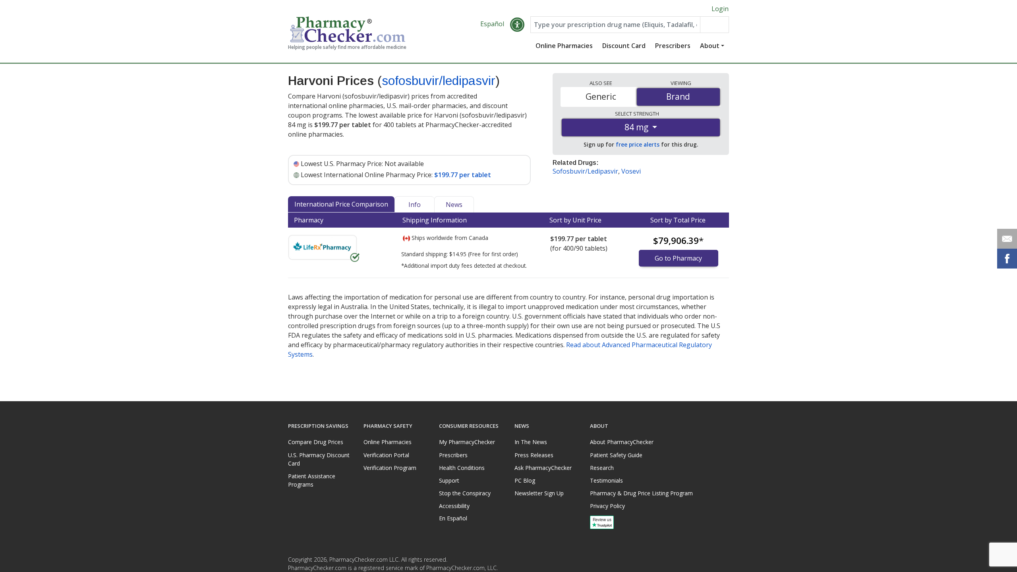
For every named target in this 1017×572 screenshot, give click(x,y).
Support (449, 480)
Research (602, 468)
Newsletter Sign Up (539, 493)
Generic (601, 96)
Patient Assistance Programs (311, 480)
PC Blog (524, 480)
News (454, 204)
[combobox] (615, 25)
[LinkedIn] (722, 562)
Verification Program (389, 468)
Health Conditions (462, 468)
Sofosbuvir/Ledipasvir (585, 171)
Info (414, 204)
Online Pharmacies (564, 45)
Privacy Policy (607, 506)
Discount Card (624, 45)
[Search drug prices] (714, 25)
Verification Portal (386, 455)
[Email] (1007, 239)
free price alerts (637, 144)
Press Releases (533, 455)
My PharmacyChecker (467, 442)
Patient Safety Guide (616, 455)
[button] (517, 24)
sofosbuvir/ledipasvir (438, 80)
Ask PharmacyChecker (543, 468)
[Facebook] (706, 562)
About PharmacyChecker (622, 442)
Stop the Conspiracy (465, 493)
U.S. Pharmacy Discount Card (319, 459)
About (709, 45)
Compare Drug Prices (315, 442)
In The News (530, 442)
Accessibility (454, 506)
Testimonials (606, 480)
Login (720, 8)
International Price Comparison (341, 204)
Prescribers (672, 45)
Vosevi (631, 171)
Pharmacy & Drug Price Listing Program (641, 493)
